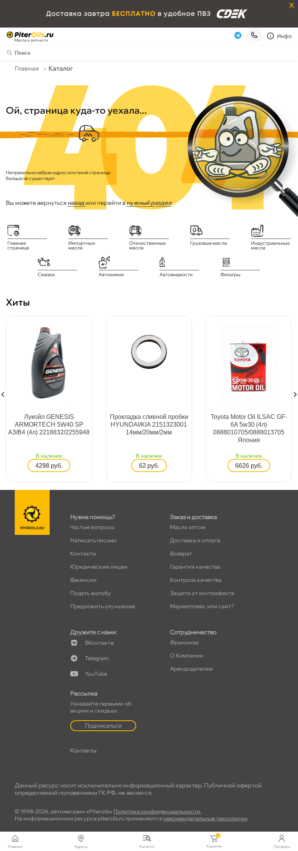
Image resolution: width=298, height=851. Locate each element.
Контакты (83, 553)
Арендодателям (191, 668)
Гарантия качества (195, 566)
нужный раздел (149, 202)
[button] (2, 394)
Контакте (99, 642)
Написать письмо (93, 540)
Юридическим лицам (98, 566)
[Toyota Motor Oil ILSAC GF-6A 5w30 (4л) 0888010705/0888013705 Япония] (249, 361)
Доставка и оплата (195, 540)
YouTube (96, 673)
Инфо (284, 36)
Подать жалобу (90, 593)
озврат (181, 553)
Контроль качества (196, 579)
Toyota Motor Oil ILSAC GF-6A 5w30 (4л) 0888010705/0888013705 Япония (249, 428)
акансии (83, 579)
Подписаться (103, 725)
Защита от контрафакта (202, 593)
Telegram (97, 658)
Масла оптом (187, 527)
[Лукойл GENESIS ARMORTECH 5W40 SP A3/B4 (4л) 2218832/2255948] (49, 361)
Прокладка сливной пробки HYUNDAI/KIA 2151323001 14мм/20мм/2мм (149, 424)
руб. (48, 465)
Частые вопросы (92, 527)
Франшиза (184, 642)
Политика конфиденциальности (156, 811)
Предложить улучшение (102, 606)
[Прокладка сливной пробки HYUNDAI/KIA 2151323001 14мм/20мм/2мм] (149, 351)
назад (76, 202)
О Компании (186, 655)
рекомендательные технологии (205, 818)
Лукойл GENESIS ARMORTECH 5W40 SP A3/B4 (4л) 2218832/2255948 (49, 424)
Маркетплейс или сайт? (202, 606)
